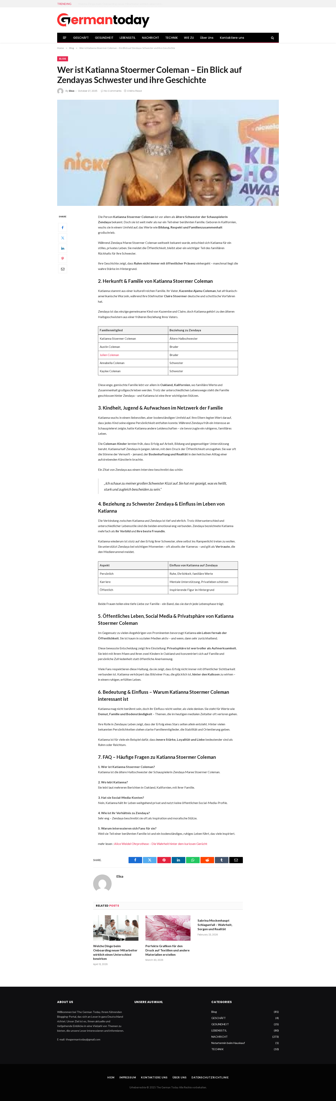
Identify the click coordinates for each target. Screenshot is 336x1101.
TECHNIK (171, 38)
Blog (62, 58)
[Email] (62, 268)
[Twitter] (62, 237)
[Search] (272, 37)
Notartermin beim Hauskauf (228, 1043)
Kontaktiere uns (232, 38)
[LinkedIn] (62, 248)
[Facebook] (62, 227)
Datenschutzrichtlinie (210, 1077)
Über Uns (207, 38)
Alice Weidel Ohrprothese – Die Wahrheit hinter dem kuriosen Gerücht (160, 843)
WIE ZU (189, 38)
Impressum (127, 1077)
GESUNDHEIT (104, 38)
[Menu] (64, 38)
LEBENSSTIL (128, 38)
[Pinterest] (62, 258)
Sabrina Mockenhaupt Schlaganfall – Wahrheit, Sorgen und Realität (215, 925)
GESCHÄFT (81, 38)
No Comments (113, 91)
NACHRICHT (150, 38)
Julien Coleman (109, 355)
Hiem (111, 1077)
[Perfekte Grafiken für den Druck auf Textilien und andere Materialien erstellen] (168, 928)
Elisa (71, 91)
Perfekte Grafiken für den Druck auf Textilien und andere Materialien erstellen (122, 3)
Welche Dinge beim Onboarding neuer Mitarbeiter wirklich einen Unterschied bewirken (115, 952)
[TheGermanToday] (103, 20)
